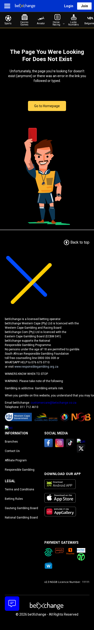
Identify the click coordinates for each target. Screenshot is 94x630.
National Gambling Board (21, 517)
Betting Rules (14, 498)
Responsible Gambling (19, 469)
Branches (11, 441)
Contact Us (12, 451)
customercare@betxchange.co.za (53, 402)
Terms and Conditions (19, 489)
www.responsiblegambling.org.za (36, 366)
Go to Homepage (47, 106)
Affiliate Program (16, 460)
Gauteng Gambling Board (21, 508)
